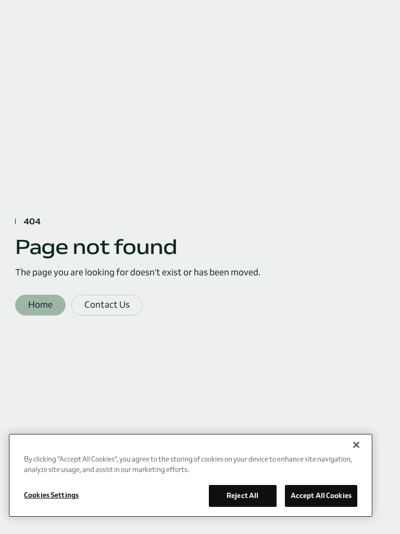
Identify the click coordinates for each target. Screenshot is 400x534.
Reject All (242, 495)
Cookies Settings (51, 495)
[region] (190, 475)
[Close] (356, 444)
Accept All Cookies (321, 495)
